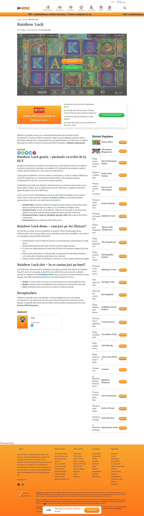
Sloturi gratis (77, 453)
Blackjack (76, 476)
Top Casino (81, 10)
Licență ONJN (115, 461)
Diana (23, 30)
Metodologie (115, 458)
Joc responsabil (116, 464)
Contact (113, 456)
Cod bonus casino (60, 474)
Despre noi (114, 453)
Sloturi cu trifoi (77, 466)
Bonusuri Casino (47, 10)
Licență (112, 2)
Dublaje (25, 19)
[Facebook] (19, 153)
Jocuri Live (91, 10)
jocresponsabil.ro (117, 508)
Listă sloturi (114, 484)
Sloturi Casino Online (61, 453)
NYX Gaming (96, 476)
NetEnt (94, 466)
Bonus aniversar (60, 469)
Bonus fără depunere (61, 456)
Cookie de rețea (116, 471)
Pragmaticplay (96, 471)
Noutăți (109, 10)
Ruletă (75, 474)
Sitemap (113, 481)
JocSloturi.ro (39, 492)
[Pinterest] (34, 153)
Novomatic (95, 464)
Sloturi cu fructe (78, 458)
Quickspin (95, 461)
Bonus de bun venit (60, 466)
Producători (70, 10)
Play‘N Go (95, 469)
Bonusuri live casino (61, 471)
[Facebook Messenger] (26, 153)
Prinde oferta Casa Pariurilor (111, 115)
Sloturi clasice (77, 456)
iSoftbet (94, 458)
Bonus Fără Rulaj (60, 464)
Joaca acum (123, 142)
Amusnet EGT (96, 453)
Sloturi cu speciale (79, 461)
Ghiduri (101, 10)
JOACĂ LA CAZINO (72, 68)
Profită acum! (91, 510)
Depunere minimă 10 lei (62, 479)
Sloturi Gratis (59, 10)
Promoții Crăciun (60, 476)
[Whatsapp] (23, 153)
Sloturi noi (76, 471)
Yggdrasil (95, 474)
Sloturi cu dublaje (78, 469)
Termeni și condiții (116, 479)
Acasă (19, 19)
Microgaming (96, 456)
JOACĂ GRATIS (72, 61)
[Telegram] (30, 153)
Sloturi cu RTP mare (79, 464)
